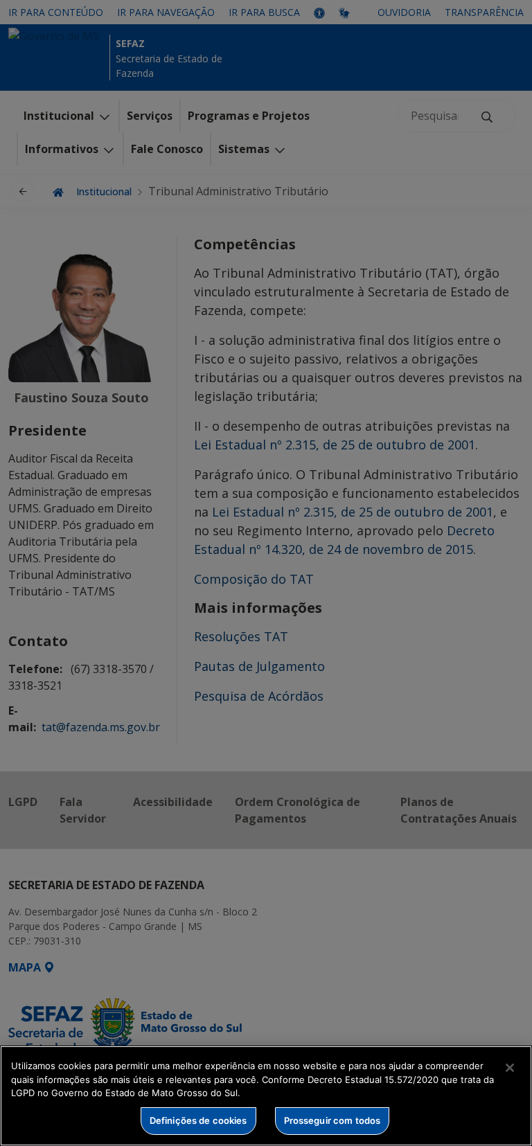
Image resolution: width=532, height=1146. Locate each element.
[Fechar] (510, 1068)
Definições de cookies (198, 1120)
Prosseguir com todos (332, 1120)
